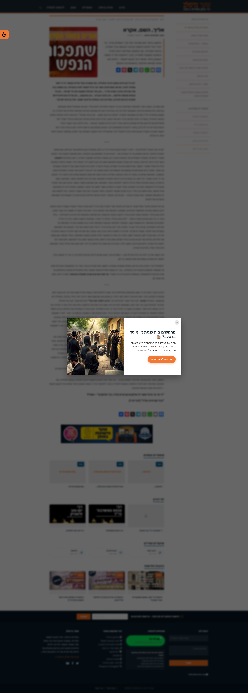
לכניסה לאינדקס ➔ (161, 359)
